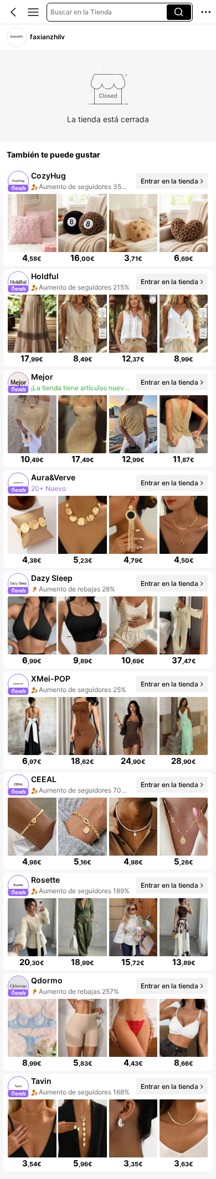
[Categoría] (33, 12)
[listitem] (108, 217)
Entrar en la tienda (169, 180)
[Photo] (18, 181)
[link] (16, 37)
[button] (13, 12)
